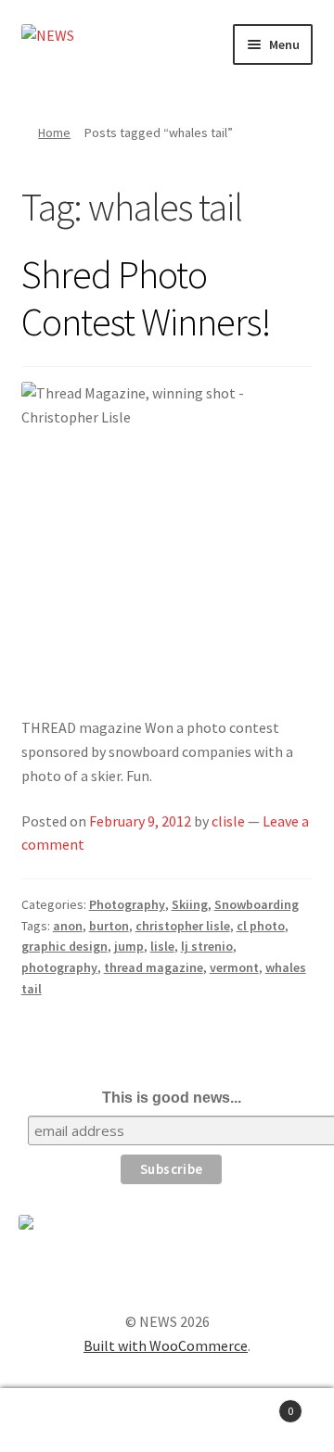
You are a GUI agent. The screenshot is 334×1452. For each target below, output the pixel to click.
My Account (55, 1420)
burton (109, 925)
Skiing (190, 904)
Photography (127, 904)
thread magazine (153, 967)
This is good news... (171, 1097)
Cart (258, 1404)
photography (59, 967)
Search (167, 1420)
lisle (162, 946)
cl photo (261, 925)
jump (129, 946)
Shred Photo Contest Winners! (146, 298)
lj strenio (207, 946)
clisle (228, 821)
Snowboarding (256, 904)
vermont (234, 967)
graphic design (64, 946)
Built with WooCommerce (166, 1345)
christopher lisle (182, 925)
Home (54, 132)
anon (68, 925)
